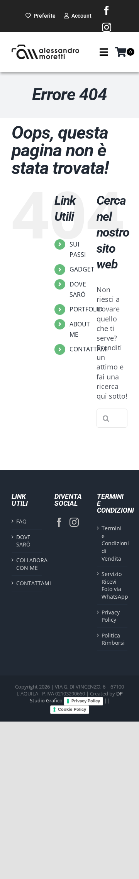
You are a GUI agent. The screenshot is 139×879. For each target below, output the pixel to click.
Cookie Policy (72, 709)
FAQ (21, 521)
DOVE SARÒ (23, 540)
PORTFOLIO (86, 309)
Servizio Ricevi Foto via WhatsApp (113, 585)
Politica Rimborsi (113, 639)
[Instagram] (74, 522)
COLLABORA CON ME (27, 563)
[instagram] (106, 27)
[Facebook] (59, 522)
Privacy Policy (111, 616)
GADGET (82, 269)
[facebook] (106, 10)
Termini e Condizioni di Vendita (113, 543)
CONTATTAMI (89, 349)
